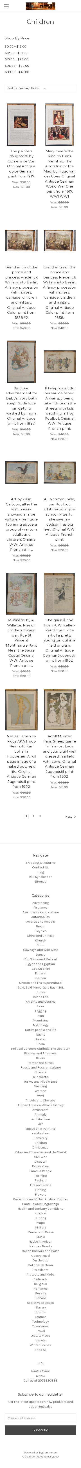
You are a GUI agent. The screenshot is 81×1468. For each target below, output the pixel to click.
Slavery (40, 1307)
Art (40, 1124)
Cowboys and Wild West (40, 950)
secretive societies (40, 1303)
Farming (40, 1176)
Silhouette (40, 1077)
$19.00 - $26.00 (16, 59)
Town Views (40, 1326)
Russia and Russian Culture (40, 1067)
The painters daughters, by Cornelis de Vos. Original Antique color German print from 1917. (21, 164)
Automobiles (40, 917)
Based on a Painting (40, 1129)
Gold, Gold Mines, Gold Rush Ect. (41, 987)
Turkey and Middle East (40, 1082)
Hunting (40, 1218)
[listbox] (33, 88)
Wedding (40, 1086)
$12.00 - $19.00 (16, 53)
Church (40, 940)
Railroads (40, 1279)
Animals (41, 1114)
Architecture (40, 1119)
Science (40, 1072)
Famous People (40, 1171)
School (41, 1298)
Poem (40, 1044)
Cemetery (40, 1138)
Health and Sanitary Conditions (40, 1209)
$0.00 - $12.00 (15, 46)
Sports (41, 1312)
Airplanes (40, 907)
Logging (40, 1011)
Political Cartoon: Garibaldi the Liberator (40, 1049)
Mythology (40, 1025)
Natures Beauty (40, 1246)
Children (40, 1143)
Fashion (41, 1180)
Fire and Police (40, 1185)
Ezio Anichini (41, 969)
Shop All (41, 1350)
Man (40, 1016)
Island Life (40, 997)
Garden (40, 978)
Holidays (40, 1213)
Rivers (40, 1058)
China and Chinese (40, 936)
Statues (40, 1317)
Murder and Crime (40, 1232)
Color (41, 945)
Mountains (41, 1020)
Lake (40, 1006)
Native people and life (40, 1030)
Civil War (40, 1157)
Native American (40, 1241)
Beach (40, 926)
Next (69, 816)
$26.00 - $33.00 (17, 66)
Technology (40, 1321)
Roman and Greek (41, 1063)
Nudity (40, 1034)
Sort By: (12, 88)
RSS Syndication (40, 877)
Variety (41, 1340)
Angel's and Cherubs (41, 1100)
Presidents (41, 1270)
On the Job (40, 1260)
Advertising (40, 903)
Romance (40, 1289)
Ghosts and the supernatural (40, 983)
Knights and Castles (41, 1002)
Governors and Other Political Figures (40, 1199)
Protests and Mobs (40, 1274)
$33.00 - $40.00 (17, 72)
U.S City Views (40, 1336)
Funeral (40, 973)
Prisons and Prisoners (40, 1053)
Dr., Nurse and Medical (40, 959)
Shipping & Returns (40, 863)
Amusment (40, 1110)
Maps (40, 1223)
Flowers (40, 1194)
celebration (40, 1133)
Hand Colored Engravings (40, 1204)
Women (40, 1091)
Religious (40, 1284)
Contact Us (40, 867)
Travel (40, 1331)
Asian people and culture (40, 912)
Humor (40, 992)
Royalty (40, 1293)
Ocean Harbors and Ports (40, 1251)
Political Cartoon (40, 1265)
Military (40, 1227)
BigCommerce (48, 1452)
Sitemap (40, 881)
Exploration (40, 1166)
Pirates (40, 1039)
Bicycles (40, 931)
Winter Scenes (40, 1345)
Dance (40, 954)
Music (40, 1237)
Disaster (40, 1162)
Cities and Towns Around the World (40, 1152)
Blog (40, 872)
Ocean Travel (40, 1256)
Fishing (40, 1190)
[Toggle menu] (6, 6)
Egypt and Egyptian (40, 964)
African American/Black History (41, 1105)
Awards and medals (40, 922)
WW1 (40, 1096)
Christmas (40, 1147)
